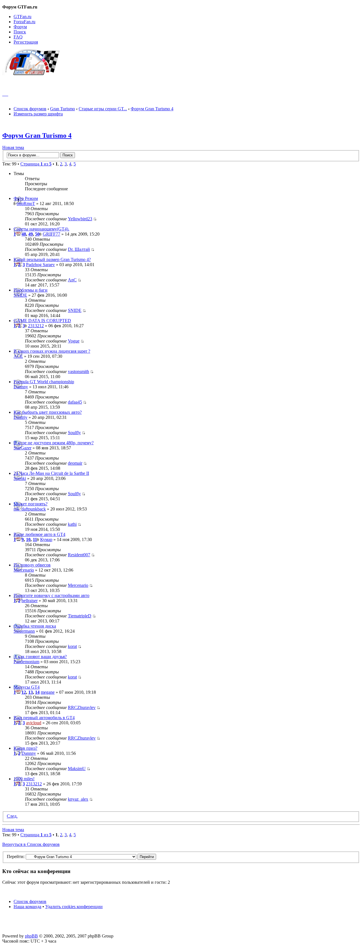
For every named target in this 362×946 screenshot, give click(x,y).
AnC (72, 279)
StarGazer (22, 447)
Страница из (35, 163)
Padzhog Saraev (40, 264)
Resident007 (79, 554)
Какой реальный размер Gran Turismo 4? (52, 259)
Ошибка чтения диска (35, 626)
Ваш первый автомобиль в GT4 (44, 717)
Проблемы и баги (31, 290)
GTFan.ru (22, 16)
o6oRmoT (26, 203)
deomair (75, 463)
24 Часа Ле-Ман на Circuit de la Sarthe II (51, 473)
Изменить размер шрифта (38, 113)
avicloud (33, 722)
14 (37, 692)
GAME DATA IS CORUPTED (42, 320)
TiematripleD (79, 615)
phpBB (31, 936)
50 (37, 234)
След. (12, 816)
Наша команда (27, 906)
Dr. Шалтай (79, 249)
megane (48, 692)
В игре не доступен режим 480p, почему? (54, 442)
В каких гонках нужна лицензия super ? (52, 351)
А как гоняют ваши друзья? (40, 656)
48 (23, 234)
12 (23, 692)
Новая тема (13, 147)
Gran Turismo (62, 108)
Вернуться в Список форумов (31, 844)
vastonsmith (78, 371)
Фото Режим (26, 198)
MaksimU (77, 768)
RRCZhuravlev (82, 707)
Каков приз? (25, 748)
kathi (72, 524)
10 (28, 539)
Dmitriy (20, 417)
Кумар (46, 539)
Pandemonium (26, 661)
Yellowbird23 (80, 218)
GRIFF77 (51, 234)
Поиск (20, 31)
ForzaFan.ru (24, 21)
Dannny (21, 386)
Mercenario (24, 570)
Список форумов (30, 108)
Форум (20, 26)
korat (72, 646)
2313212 (36, 325)
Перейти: (16, 856)
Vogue (73, 341)
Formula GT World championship (44, 381)
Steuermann (24, 631)
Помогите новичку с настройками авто (51, 595)
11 (35, 539)
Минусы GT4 (27, 687)
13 (30, 692)
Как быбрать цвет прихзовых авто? (48, 412)
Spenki (20, 478)
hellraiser (29, 600)
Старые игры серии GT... (103, 108)
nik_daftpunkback (30, 509)
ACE (18, 356)
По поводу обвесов (32, 565)
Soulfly (74, 432)
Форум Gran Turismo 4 (152, 108)
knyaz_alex (78, 799)
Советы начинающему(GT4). (41, 229)
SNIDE (20, 295)
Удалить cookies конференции (74, 906)
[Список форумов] (33, 73)
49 (30, 234)
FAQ (18, 37)
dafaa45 (75, 402)
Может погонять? (31, 503)
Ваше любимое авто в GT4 (39, 534)
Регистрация (26, 42)
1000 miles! (24, 778)
